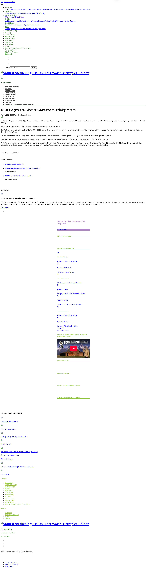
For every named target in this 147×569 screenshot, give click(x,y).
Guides (7, 46)
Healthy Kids (9, 38)
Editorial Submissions (37, 9)
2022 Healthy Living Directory (65, 21)
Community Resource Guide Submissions (59, 9)
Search (7, 67)
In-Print (7, 489)
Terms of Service (26, 552)
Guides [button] (7, 19)
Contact (7, 29)
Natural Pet (9, 42)
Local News (14, 152)
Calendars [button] (8, 11)
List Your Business (11, 52)
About (13, 29)
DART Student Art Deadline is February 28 (18, 176)
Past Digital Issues (11, 25)
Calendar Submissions (24, 13)
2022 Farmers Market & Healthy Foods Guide (21, 21)
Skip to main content (8, 2)
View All (60, 328)
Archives (35, 25)
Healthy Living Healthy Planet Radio (17, 48)
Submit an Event (10, 50)
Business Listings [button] (11, 15)
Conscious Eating (11, 31)
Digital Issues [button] (9, 23)
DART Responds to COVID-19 (14, 164)
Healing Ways (10, 36)
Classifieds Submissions (82, 9)
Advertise (8, 513)
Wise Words (9, 44)
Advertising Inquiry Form (21, 9)
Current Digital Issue (25, 25)
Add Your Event (62, 330)
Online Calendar (10, 13)
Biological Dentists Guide (46, 21)
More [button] (7, 27)
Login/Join (8, 54)
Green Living (9, 34)
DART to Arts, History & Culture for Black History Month (22, 168)
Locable (17, 552)
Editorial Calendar (38, 13)
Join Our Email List (22, 29)
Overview (8, 9)
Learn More (5, 207)
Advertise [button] (8, 7)
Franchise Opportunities (37, 29)
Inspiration (8, 40)
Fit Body (8, 33)
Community (5, 152)
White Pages (9, 17)
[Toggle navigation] (2, 4)
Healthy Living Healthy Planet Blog (17, 504)
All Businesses (19, 17)
